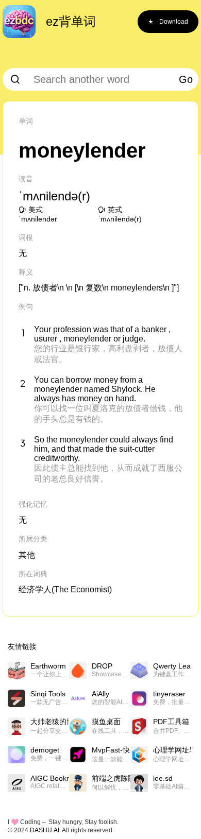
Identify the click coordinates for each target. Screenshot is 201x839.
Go (186, 79)
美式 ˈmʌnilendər (38, 214)
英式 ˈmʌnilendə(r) (120, 214)
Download (173, 21)
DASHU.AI (44, 830)
